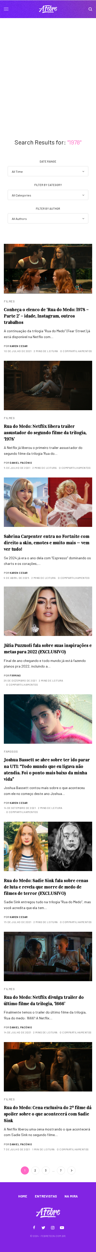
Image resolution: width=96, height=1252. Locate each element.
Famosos (11, 751)
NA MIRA (71, 1196)
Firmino (15, 675)
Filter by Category (48, 185)
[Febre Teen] (48, 9)
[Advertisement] (48, 68)
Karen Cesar (19, 346)
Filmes (9, 301)
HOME (22, 1196)
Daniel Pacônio (21, 462)
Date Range (48, 161)
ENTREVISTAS (46, 1196)
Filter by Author (48, 208)
